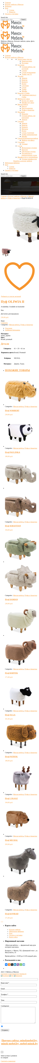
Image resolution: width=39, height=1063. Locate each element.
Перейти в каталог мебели (22, 161)
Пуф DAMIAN (11, 599)
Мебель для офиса (28, 140)
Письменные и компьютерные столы (29, 154)
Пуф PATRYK (11, 757)
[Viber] (18, 964)
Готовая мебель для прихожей (28, 117)
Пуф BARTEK (11, 673)
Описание (8, 328)
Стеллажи (25, 86)
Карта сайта (13, 937)
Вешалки (25, 114)
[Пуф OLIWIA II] (6, 256)
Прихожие (21, 112)
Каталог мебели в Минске (14, 4)
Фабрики (8, 6)
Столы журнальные (29, 72)
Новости (12, 12)
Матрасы (25, 129)
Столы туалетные (28, 133)
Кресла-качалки (27, 108)
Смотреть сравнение (8, 1061)
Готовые (25, 144)
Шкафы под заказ (28, 102)
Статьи (11, 10)
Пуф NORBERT (12, 410)
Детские (20, 76)
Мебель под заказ (23, 99)
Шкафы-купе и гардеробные (27, 157)
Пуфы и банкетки (28, 110)
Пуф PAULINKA (12, 452)
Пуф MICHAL (11, 840)
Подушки (25, 63)
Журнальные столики (29, 148)
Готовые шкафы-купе (29, 159)
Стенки (24, 70)
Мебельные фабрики (16, 931)
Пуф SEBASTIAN (13, 526)
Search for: (4, 17)
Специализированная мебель (27, 138)
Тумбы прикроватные (29, 134)
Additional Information (12, 330)
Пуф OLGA (10, 715)
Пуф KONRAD (11, 914)
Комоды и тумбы (23, 93)
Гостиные (20, 65)
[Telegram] (23, 964)
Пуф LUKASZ (11, 798)
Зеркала (24, 78)
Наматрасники (27, 61)
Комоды (24, 80)
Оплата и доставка (11, 14)
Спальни (20, 121)
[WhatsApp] (21, 964)
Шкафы (24, 91)
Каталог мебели (14, 929)
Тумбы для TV (27, 74)
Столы (24, 87)
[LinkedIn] (15, 964)
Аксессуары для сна (24, 59)
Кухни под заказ (27, 101)
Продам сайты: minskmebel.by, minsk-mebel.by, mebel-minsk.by (19, 1042)
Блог (6, 8)
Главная (8, 2)
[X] (12, 964)
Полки (24, 84)
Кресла (24, 106)
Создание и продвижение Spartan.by (14, 974)
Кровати (25, 82)
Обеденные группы (29, 151)
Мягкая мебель (22, 104)
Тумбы (24, 89)
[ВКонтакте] (6, 964)
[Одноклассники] (9, 964)
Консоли (25, 150)
